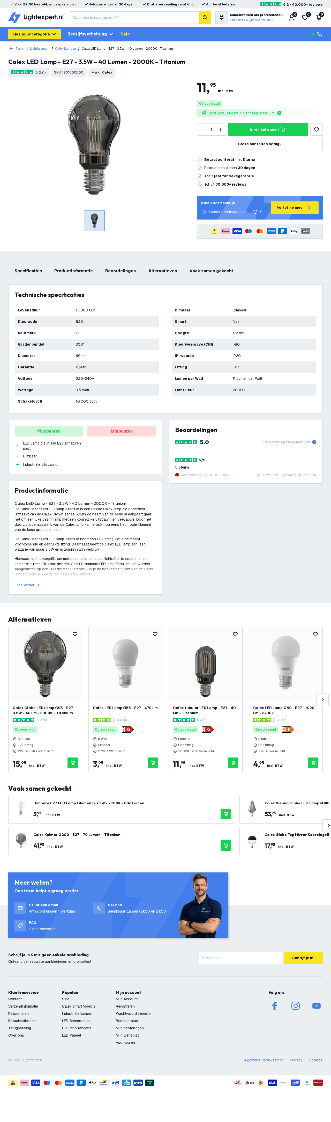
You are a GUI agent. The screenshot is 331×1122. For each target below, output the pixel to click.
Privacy (296, 1060)
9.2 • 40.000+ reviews (303, 4)
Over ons (16, 1035)
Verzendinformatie (23, 1006)
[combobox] (134, 17)
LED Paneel (71, 1035)
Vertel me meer (290, 207)
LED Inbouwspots (77, 1028)
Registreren (125, 1006)
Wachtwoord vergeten (134, 1013)
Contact (15, 999)
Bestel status (127, 1020)
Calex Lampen (65, 49)
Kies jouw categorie (31, 34)
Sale (125, 34)
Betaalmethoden (22, 1020)
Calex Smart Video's (78, 1006)
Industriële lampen (77, 1013)
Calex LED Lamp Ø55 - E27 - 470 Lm (125, 707)
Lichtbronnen (39, 49)
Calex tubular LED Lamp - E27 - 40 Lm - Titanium (204, 710)
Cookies (316, 1060)
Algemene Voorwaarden (264, 1060)
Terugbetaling (19, 1028)
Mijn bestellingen (130, 1028)
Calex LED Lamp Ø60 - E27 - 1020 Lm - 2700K (283, 710)
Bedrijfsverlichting (87, 34)
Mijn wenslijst (127, 1035)
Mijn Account (127, 999)
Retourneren (18, 1013)
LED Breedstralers (77, 1020)
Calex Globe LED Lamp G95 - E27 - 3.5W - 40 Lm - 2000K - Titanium (44, 710)
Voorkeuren (125, 1042)
